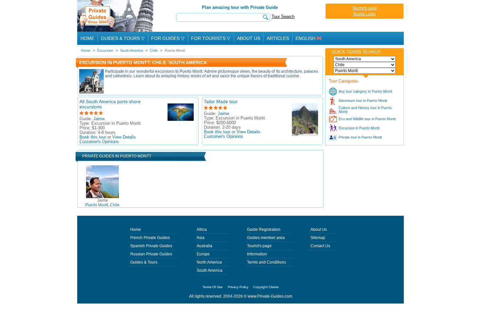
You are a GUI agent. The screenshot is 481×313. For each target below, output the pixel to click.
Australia (204, 246)
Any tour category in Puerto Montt (365, 91)
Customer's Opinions (99, 141)
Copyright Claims (265, 287)
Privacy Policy (238, 287)
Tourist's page (364, 8)
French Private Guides (150, 237)
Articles (278, 38)
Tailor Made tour (221, 101)
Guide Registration (263, 229)
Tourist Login (364, 14)
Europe (203, 254)
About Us (248, 38)
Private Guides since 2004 (116, 16)
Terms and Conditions (266, 262)
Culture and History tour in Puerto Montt (365, 110)
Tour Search (283, 16)
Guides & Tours (143, 262)
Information (257, 254)
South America (210, 270)
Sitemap (318, 237)
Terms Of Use (213, 287)
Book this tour (93, 137)
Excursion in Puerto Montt (359, 128)
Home (87, 38)
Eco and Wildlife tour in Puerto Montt (367, 119)
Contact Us (320, 246)
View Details (124, 137)
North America (209, 262)
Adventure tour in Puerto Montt (363, 100)
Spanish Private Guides (151, 246)
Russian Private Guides (151, 254)
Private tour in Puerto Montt (360, 137)
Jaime (99, 119)
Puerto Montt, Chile (102, 202)
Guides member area (266, 237)
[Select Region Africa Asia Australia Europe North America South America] (364, 59)
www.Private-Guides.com (270, 296)
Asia (201, 237)
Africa (202, 229)
